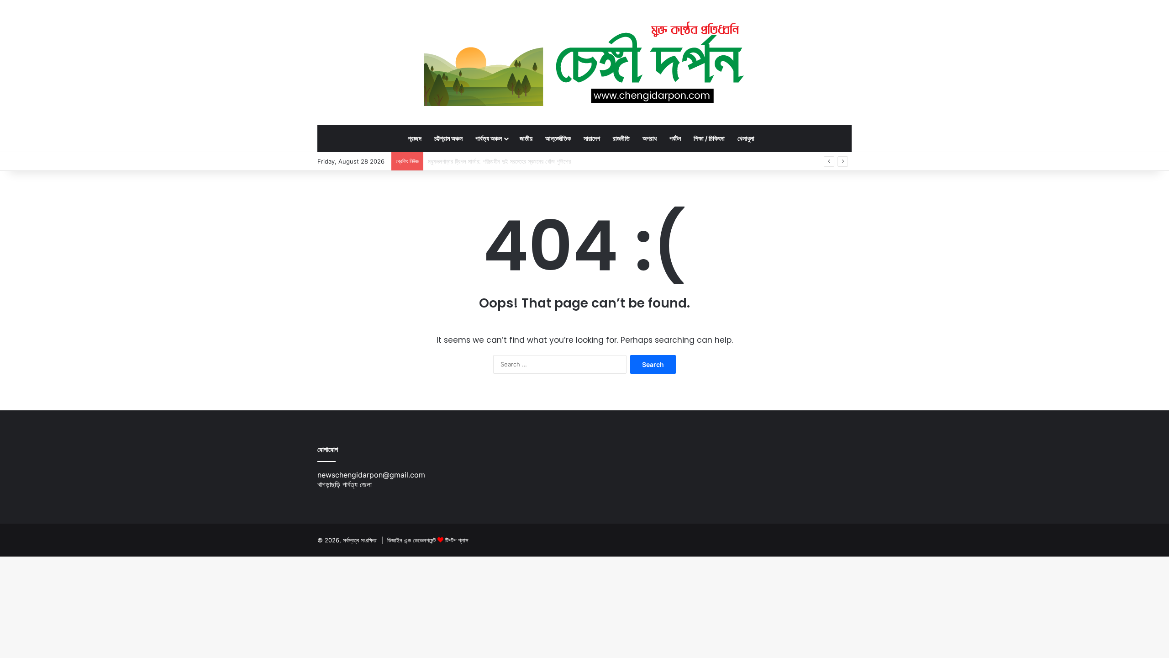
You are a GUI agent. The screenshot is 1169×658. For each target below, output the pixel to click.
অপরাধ (649, 138)
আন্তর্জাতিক (558, 138)
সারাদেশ (592, 138)
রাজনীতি (621, 138)
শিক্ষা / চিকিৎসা (709, 138)
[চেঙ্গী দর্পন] (585, 62)
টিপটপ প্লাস (457, 540)
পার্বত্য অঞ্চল (488, 138)
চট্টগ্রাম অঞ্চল (448, 138)
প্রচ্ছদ (414, 138)
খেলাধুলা (745, 138)
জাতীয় (526, 138)
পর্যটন (675, 138)
